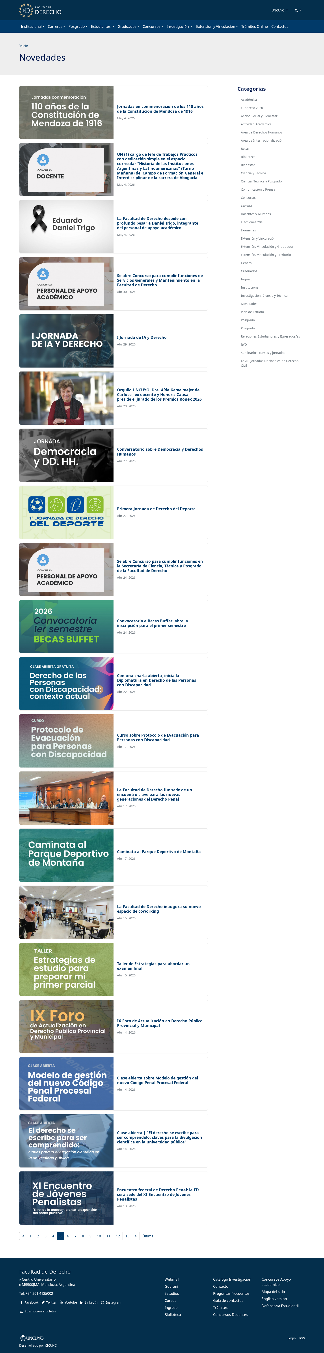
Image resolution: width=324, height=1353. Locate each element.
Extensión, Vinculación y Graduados (267, 246)
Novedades (249, 304)
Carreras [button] (55, 26)
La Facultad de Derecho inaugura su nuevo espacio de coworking (159, 909)
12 (118, 1236)
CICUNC (51, 1345)
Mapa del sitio (273, 1291)
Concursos (248, 197)
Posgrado (248, 320)
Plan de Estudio (252, 312)
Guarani (171, 1286)
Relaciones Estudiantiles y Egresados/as (270, 336)
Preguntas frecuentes (231, 1293)
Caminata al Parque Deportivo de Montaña (159, 851)
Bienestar (248, 165)
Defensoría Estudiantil (280, 1305)
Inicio (23, 45)
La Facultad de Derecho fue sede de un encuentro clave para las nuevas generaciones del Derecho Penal (154, 794)
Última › (148, 1236)
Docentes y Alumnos (256, 214)
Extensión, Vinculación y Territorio (266, 255)
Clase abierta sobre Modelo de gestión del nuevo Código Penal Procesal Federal (157, 1080)
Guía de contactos (228, 1300)
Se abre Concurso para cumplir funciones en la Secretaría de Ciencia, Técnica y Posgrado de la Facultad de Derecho (160, 566)
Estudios (172, 1293)
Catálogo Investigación (232, 1279)
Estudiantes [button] (101, 26)
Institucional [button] (31, 26)
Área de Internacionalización (262, 140)
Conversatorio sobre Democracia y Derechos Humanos (160, 451)
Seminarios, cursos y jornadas (263, 353)
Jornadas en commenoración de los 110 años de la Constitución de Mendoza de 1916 (160, 109)
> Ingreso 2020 (252, 108)
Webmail (172, 1279)
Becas (245, 148)
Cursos (170, 1300)
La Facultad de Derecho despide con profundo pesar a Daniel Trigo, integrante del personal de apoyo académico (157, 223)
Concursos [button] (151, 26)
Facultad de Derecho (45, 1271)
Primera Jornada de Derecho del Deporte (156, 508)
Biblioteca (248, 157)
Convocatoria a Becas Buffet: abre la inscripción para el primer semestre (152, 623)
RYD (244, 344)
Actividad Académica (256, 124)
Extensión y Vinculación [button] (215, 26)
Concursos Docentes (230, 1314)
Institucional (250, 287)
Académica (249, 100)
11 (108, 1236)
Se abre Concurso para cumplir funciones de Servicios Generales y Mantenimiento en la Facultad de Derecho (160, 280)
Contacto (220, 1286)
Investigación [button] (178, 26)
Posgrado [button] (77, 26)
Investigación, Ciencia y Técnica (264, 295)
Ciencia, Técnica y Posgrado (261, 181)
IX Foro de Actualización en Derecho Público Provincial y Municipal (160, 1023)
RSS (302, 1338)
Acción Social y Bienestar (259, 116)
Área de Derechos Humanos (261, 132)
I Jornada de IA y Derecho (142, 337)
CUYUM (246, 206)
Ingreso (246, 279)
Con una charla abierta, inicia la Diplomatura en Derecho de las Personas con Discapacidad (156, 680)
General (247, 263)
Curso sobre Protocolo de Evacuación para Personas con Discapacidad (158, 737)
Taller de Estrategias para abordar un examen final (153, 966)
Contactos (279, 26)
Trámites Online (254, 26)
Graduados (249, 271)
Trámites (220, 1307)
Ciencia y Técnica (253, 173)
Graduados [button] (127, 26)
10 (99, 1236)
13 (127, 1236)
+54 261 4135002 (39, 1293)
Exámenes (248, 230)
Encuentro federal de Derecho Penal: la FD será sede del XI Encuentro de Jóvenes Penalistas (158, 1194)
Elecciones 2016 (252, 222)
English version (274, 1298)
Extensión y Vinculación (258, 238)
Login (292, 1338)
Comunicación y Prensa (258, 189)
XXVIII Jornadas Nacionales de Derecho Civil (269, 363)
